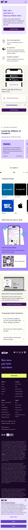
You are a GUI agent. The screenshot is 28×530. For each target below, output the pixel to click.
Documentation (4, 407)
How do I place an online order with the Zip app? (12, 338)
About (2, 384)
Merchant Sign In (5, 412)
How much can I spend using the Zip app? (12, 330)
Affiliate (3, 405)
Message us (6, 427)
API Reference (4, 409)
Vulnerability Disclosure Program (20, 415)
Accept (13, 526)
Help (16, 402)
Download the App (19, 396)
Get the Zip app (14, 29)
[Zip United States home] (4, 2)
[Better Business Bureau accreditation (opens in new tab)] (10, 434)
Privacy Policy (18, 405)
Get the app (14, 375)
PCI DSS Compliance (5, 414)
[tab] (14, 98)
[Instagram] (20, 352)
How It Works (18, 384)
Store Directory (18, 389)
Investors (3, 391)
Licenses (17, 412)
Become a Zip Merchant (6, 402)
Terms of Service (18, 409)
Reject (13, 521)
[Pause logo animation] (24, 172)
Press (2, 393)
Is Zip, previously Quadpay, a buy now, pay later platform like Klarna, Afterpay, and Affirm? (12, 320)
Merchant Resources (5, 417)
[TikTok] (22, 352)
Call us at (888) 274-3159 (9, 421)
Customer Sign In (18, 393)
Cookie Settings (13, 516)
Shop (16, 386)
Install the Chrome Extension (14, 304)
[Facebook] (14, 352)
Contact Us (3, 389)
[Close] (25, 500)
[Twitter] (17, 352)
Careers (2, 386)
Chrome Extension (19, 391)
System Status (18, 407)
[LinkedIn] (25, 352)
